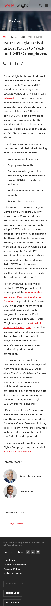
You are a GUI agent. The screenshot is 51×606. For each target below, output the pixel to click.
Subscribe (12, 583)
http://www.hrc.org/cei (17, 451)
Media (14, 21)
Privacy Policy (11, 568)
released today (12, 98)
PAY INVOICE (12, 602)
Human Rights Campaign (23, 297)
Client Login (13, 593)
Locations (9, 559)
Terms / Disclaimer (14, 564)
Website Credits (12, 573)
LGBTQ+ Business (14, 523)
